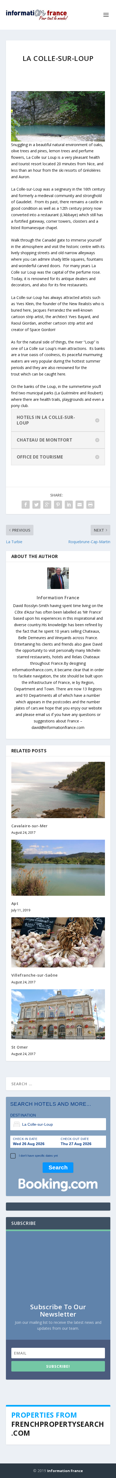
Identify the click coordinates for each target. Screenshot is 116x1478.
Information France (58, 598)
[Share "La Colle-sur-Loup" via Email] (79, 504)
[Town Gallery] (58, 115)
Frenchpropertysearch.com (57, 1428)
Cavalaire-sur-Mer (29, 825)
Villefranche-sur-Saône (34, 975)
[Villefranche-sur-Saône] (58, 942)
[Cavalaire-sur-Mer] (58, 790)
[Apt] (58, 868)
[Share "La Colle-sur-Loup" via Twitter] (36, 504)
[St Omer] (58, 1014)
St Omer (19, 1047)
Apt (15, 903)
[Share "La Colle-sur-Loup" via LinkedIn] (68, 504)
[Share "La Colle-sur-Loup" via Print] (90, 504)
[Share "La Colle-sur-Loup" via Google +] (47, 504)
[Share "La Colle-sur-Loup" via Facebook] (25, 504)
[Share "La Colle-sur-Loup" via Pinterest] (58, 504)
